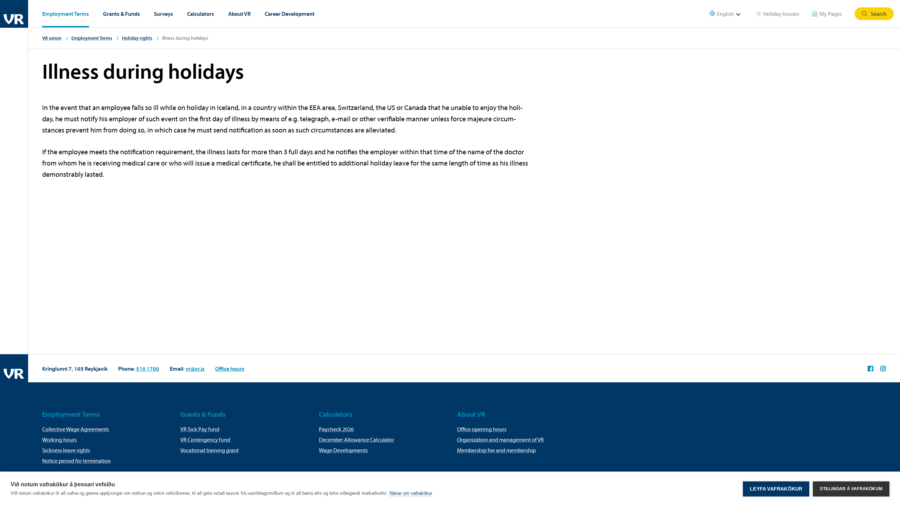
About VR (239, 13)
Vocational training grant (209, 450)
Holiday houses (781, 14)
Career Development (290, 13)
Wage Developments (343, 450)
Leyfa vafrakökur (776, 489)
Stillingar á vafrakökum (851, 488)
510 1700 (147, 368)
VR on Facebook (870, 368)
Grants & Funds (121, 13)
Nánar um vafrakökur (411, 493)
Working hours (59, 439)
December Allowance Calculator (356, 439)
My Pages (830, 14)
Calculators (200, 13)
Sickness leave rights (66, 450)
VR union (52, 38)
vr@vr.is (195, 368)
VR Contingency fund (205, 439)
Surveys (163, 13)
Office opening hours (481, 429)
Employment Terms (65, 13)
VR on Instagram (883, 368)
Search (879, 13)
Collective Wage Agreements (75, 429)
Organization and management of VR (500, 439)
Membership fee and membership (496, 450)
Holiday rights (137, 38)
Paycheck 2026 (336, 429)
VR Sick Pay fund (199, 429)
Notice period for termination (76, 460)
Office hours (229, 368)
